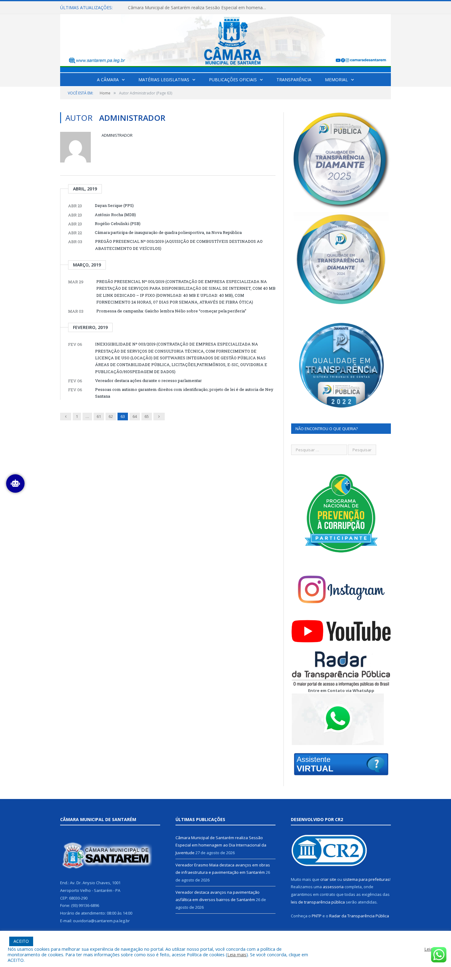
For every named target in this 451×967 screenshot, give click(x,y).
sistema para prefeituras (366, 879)
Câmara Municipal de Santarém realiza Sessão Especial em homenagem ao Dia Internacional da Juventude (220, 845)
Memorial (336, 79)
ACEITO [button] (21, 941)
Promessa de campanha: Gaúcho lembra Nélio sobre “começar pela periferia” (171, 311)
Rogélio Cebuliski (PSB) (118, 223)
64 (135, 416)
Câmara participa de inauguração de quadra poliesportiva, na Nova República (168, 232)
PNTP (317, 916)
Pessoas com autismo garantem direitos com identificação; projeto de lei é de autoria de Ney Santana (184, 393)
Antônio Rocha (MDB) (115, 214)
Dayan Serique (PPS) (114, 205)
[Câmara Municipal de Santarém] (225, 42)
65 (147, 416)
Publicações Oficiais (233, 79)
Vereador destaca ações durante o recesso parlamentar (148, 380)
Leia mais (236, 954)
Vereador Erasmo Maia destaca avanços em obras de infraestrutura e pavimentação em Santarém (198, 7)
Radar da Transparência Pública (359, 916)
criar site (328, 879)
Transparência (293, 79)
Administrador (117, 135)
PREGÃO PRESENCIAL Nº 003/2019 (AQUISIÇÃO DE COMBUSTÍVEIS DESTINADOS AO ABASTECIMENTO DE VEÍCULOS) (179, 245)
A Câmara (108, 79)
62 (111, 416)
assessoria (333, 886)
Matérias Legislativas (163, 79)
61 (99, 416)
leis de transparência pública (318, 902)
